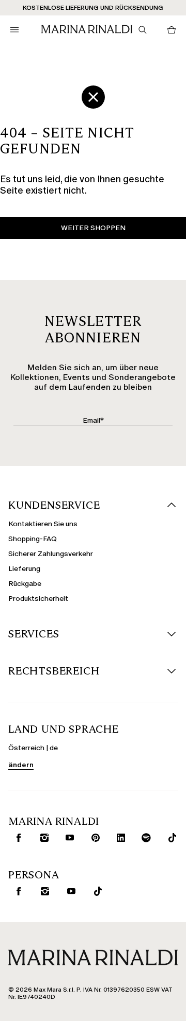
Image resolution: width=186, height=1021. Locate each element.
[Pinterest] (93, 838)
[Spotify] (144, 838)
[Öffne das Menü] (14, 30)
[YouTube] (67, 838)
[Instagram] (42, 838)
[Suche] (142, 30)
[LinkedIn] (119, 838)
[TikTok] (170, 838)
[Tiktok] (95, 891)
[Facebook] (16, 838)
